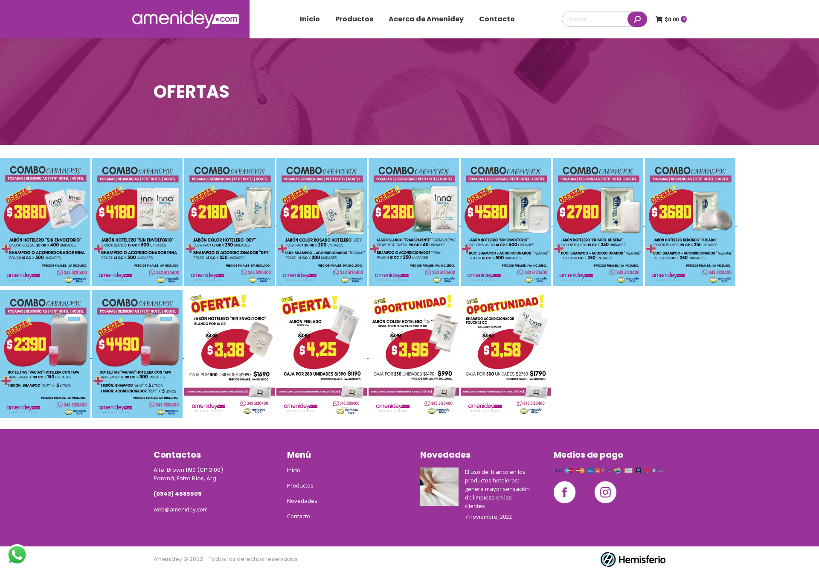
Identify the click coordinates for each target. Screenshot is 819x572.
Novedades (302, 501)
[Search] (637, 19)
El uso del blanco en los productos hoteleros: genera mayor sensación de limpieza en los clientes (497, 489)
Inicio (293, 470)
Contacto (298, 516)
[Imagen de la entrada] (439, 486)
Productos (300, 485)
